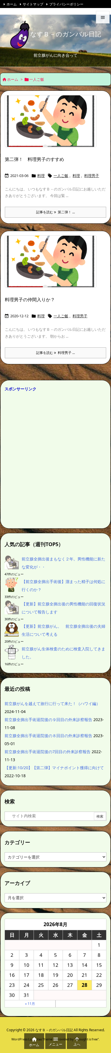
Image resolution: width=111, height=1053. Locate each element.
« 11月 (30, 1003)
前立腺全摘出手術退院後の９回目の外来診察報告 (48, 719)
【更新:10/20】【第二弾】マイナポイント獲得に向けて (54, 767)
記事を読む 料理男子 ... (55, 352)
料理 (41, 175)
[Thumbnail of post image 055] (53, 265)
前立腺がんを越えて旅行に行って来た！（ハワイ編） (52, 703)
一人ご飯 (61, 175)
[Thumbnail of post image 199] (53, 124)
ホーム (12, 4)
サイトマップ (33, 4)
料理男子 (91, 175)
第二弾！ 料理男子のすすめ (34, 159)
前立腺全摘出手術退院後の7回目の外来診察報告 (48, 751)
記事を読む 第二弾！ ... (55, 212)
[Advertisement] (55, 458)
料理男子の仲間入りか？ (30, 299)
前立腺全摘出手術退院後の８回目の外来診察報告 (48, 735)
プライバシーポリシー (66, 4)
